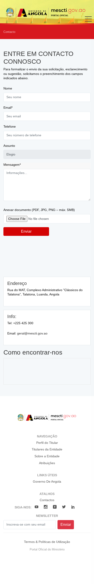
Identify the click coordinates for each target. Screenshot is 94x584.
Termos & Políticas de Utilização (47, 542)
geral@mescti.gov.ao (32, 333)
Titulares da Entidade (47, 449)
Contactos (47, 500)
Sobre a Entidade (47, 456)
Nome (7, 88)
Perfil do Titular (47, 443)
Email (8, 107)
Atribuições (47, 463)
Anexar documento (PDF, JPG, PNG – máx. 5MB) (39, 210)
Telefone (9, 126)
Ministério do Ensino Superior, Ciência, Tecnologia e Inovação (46, 12)
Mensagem (12, 164)
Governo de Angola (47, 481)
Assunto (9, 145)
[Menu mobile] (88, 22)
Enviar (26, 231)
